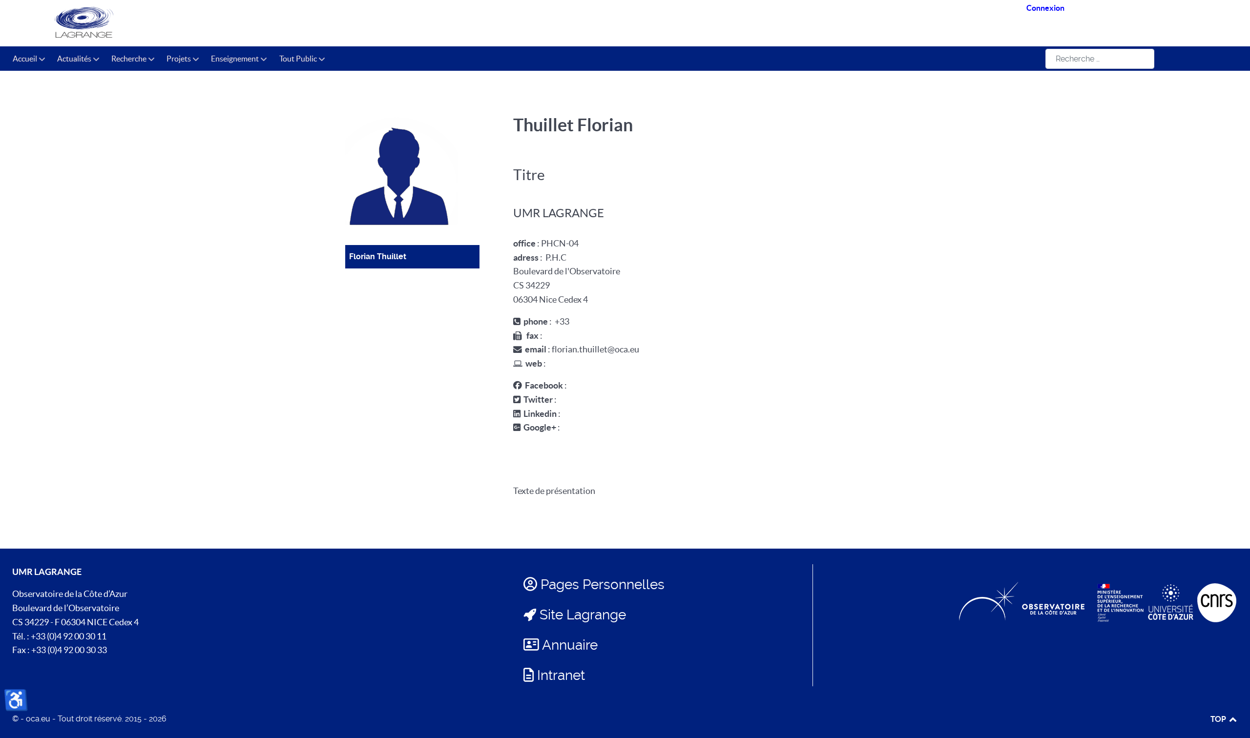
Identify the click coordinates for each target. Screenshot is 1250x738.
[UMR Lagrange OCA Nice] (232, 23)
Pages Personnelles (603, 584)
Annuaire (570, 645)
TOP (1219, 719)
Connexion (1045, 7)
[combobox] (1099, 59)
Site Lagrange (583, 615)
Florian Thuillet (377, 256)
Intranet (561, 675)
